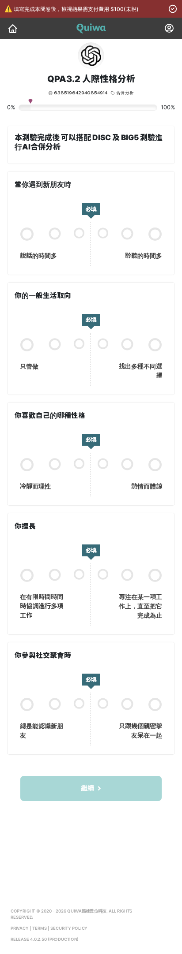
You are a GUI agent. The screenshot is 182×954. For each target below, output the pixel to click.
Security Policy (68, 929)
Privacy (20, 929)
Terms (39, 929)
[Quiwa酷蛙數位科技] (13, 28)
